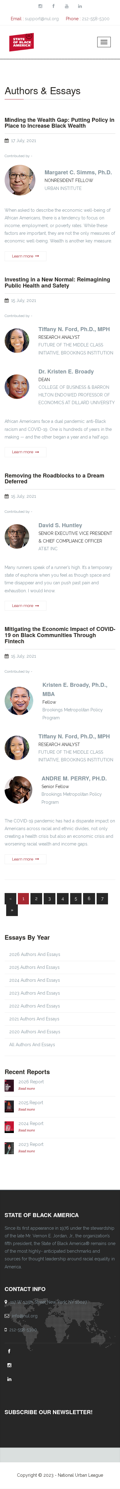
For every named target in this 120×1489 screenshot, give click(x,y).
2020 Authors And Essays (34, 1031)
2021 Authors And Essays (34, 1018)
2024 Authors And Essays (34, 980)
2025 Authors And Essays (34, 967)
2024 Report (30, 1123)
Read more (26, 1089)
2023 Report (30, 1144)
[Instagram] (10, 1365)
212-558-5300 (96, 18)
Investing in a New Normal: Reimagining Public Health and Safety (57, 283)
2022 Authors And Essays (34, 1006)
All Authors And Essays (32, 1044)
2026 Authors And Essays (34, 954)
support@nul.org (42, 18)
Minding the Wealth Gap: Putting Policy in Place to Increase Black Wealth (59, 123)
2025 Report (30, 1102)
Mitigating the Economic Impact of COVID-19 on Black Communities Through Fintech (60, 635)
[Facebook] (10, 1351)
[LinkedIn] (10, 1379)
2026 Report (31, 1081)
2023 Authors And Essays (34, 993)
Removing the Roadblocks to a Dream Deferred (54, 479)
